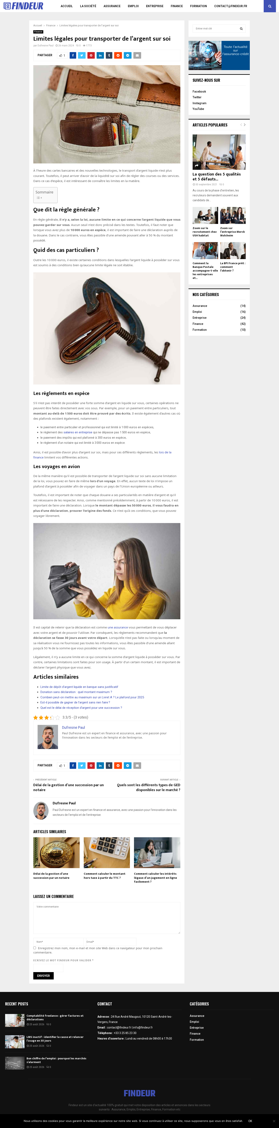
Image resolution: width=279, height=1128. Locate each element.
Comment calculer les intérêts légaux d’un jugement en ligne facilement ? (155, 877)
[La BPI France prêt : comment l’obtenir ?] (233, 250)
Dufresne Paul (46, 45)
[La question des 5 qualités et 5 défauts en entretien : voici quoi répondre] (219, 152)
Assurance (112, 6)
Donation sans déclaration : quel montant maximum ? (76, 692)
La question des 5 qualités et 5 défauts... (217, 177)
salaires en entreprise (78, 432)
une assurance (118, 627)
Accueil (67, 6)
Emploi (133, 6)
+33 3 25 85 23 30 (125, 1033)
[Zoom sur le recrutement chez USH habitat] (205, 215)
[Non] (274, 1121)
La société (88, 6)
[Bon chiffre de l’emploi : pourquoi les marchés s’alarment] (15, 1063)
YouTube (198, 109)
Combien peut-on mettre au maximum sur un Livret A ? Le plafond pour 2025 (92, 697)
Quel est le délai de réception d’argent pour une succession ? (81, 708)
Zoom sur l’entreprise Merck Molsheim (232, 232)
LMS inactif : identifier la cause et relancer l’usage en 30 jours (55, 1039)
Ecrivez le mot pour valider (63, 960)
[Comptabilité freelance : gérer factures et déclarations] (15, 1020)
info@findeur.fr (143, 1027)
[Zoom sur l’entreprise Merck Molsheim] (233, 215)
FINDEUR (139, 1094)
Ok (250, 1121)
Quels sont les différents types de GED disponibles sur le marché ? (148, 787)
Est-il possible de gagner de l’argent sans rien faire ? (75, 702)
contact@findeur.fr (230, 6)
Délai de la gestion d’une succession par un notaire (68, 787)
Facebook (199, 91)
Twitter (197, 97)
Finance (177, 6)
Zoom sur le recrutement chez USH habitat (205, 232)
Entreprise (154, 6)
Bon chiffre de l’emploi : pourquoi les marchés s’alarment (56, 1060)
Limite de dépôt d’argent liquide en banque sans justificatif (79, 687)
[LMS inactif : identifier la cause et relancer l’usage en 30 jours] (15, 1041)
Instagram (199, 103)
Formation (198, 6)
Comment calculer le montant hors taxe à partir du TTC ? (104, 875)
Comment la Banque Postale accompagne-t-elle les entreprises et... (205, 270)
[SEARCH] (241, 29)
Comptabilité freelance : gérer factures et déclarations (55, 1017)
